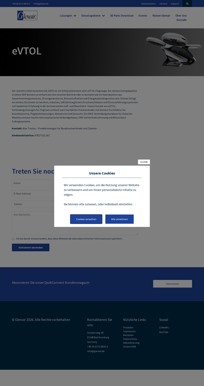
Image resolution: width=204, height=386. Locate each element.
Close (144, 162)
